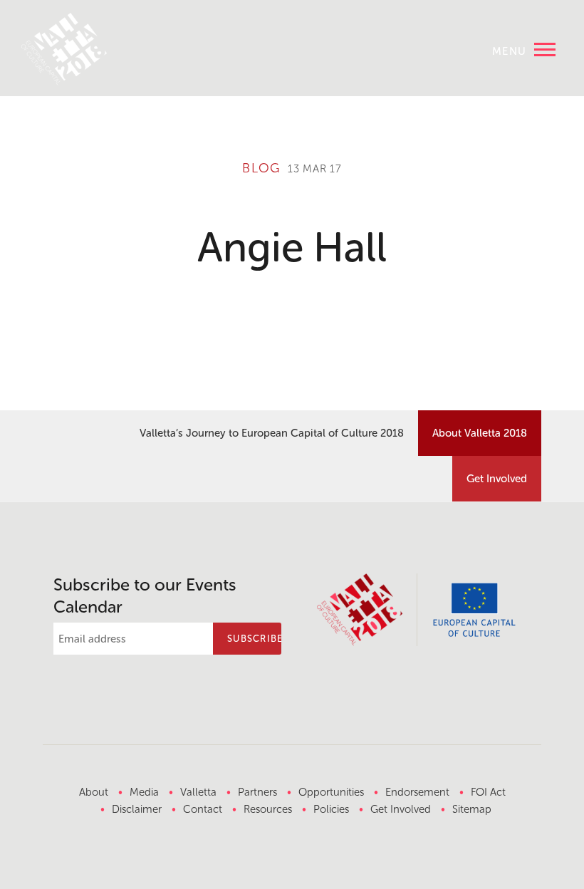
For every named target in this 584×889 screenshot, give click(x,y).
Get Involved (496, 478)
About (93, 792)
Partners (257, 792)
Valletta (198, 792)
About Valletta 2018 (479, 433)
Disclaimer (137, 809)
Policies (331, 809)
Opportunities (331, 792)
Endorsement (417, 792)
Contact (202, 809)
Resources (268, 809)
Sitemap (471, 809)
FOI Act (488, 792)
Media (144, 792)
